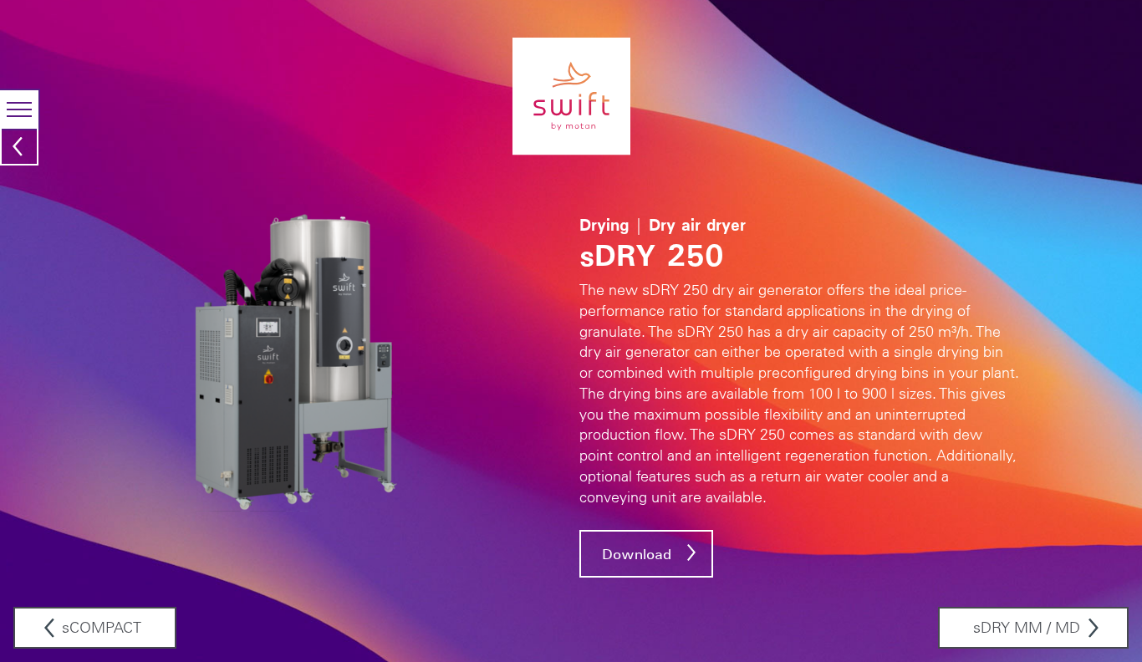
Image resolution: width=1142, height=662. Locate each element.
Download (636, 553)
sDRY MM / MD (1026, 628)
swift (19, 141)
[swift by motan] (571, 96)
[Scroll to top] (1122, 615)
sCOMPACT (101, 628)
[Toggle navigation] (19, 109)
